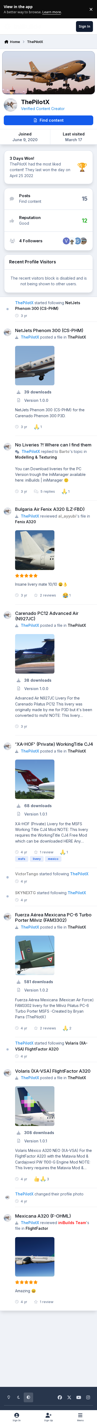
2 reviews (47, 595)
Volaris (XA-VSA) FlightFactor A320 (53, 1071)
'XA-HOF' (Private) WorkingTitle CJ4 (54, 744)
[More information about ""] (34, 550)
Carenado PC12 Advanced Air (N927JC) (46, 616)
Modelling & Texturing (36, 457)
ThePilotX (77, 337)
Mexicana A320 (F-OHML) (43, 1216)
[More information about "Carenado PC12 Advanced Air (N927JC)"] (34, 654)
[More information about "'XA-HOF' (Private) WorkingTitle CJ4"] (34, 779)
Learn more (10, 9)
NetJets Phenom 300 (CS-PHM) (49, 330)
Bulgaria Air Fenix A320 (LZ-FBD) (50, 509)
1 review (46, 852)
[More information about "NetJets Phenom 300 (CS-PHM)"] (34, 365)
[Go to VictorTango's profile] (66, 240)
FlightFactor (37, 1228)
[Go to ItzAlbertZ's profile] (71, 240)
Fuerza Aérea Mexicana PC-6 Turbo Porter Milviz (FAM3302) (53, 917)
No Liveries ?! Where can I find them (53, 445)
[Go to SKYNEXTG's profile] (77, 240)
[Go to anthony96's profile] (83, 240)
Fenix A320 (25, 521)
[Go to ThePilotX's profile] (7, 332)
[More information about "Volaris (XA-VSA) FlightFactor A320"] (34, 1106)
